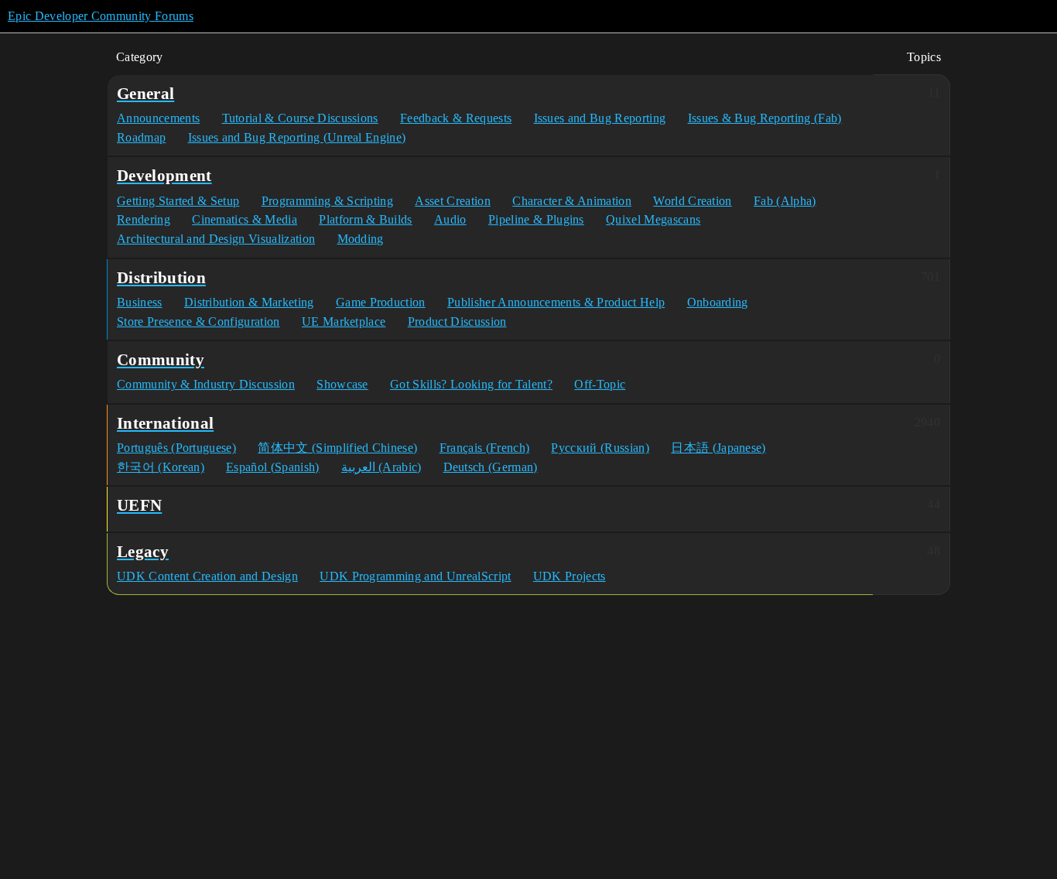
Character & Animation (571, 200)
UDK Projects (569, 576)
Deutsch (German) (490, 467)
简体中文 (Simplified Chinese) (337, 447)
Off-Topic (599, 384)
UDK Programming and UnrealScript (415, 576)
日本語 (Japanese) (718, 447)
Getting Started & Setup (178, 200)
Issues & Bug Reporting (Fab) (765, 118)
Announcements (158, 118)
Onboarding (717, 302)
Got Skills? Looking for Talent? (471, 384)
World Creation (692, 200)
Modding (360, 238)
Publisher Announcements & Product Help (556, 302)
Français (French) (484, 447)
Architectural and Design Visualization (216, 238)
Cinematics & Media (244, 219)
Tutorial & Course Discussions (300, 118)
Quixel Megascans (653, 219)
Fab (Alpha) (785, 200)
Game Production (381, 302)
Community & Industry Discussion (206, 384)
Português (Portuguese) (176, 447)
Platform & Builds (365, 219)
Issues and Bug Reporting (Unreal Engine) (297, 137)
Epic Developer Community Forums (100, 15)
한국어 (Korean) (160, 467)
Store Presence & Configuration (198, 321)
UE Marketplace (343, 321)
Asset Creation (452, 200)
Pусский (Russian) (599, 447)
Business (139, 302)
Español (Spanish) (272, 467)
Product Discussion (457, 321)
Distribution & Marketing (249, 302)
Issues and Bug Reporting (600, 118)
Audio (450, 219)
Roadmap (141, 137)
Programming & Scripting (327, 200)
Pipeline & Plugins (536, 219)
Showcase (342, 384)
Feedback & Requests (455, 118)
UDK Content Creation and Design (207, 576)
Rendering (143, 219)
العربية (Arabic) (381, 467)
